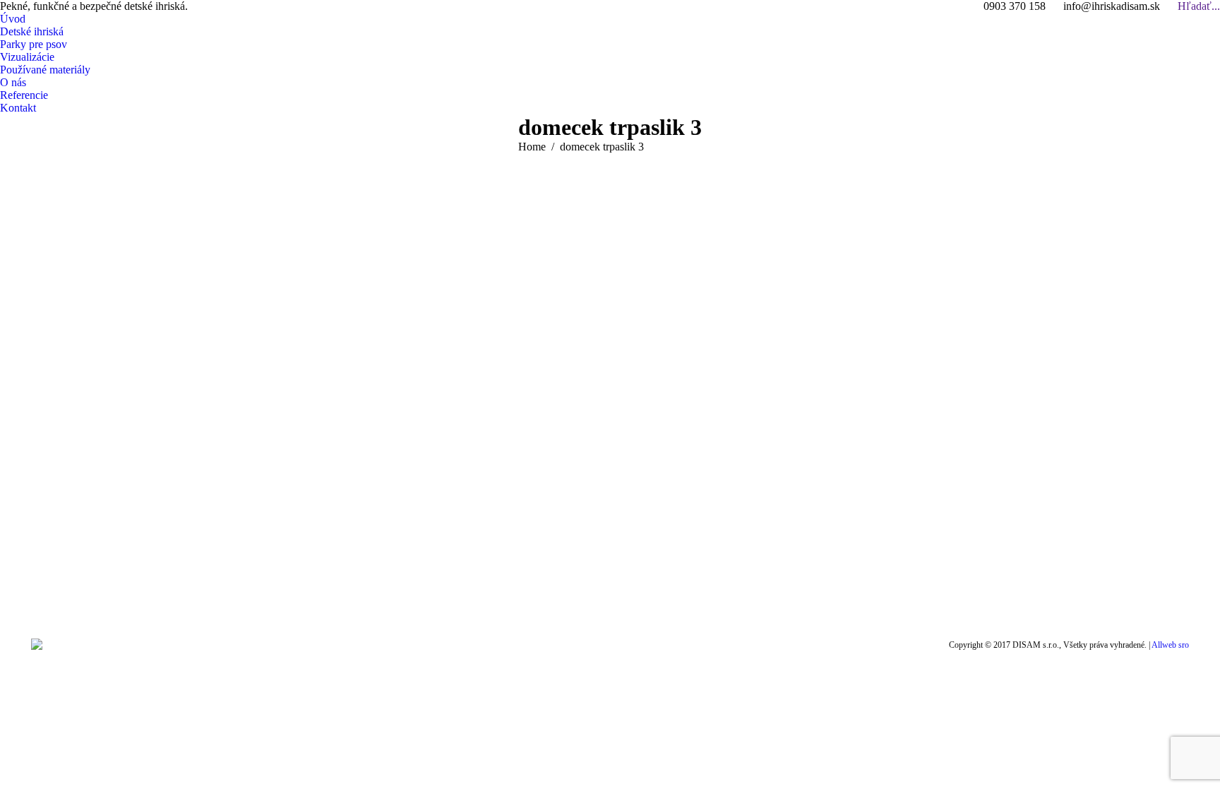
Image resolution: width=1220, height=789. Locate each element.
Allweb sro (1170, 645)
